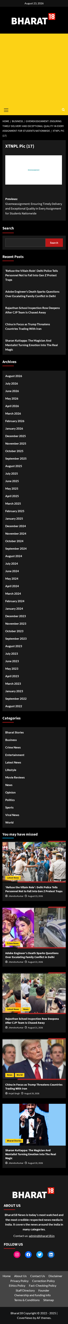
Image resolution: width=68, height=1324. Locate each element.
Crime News (13, 747)
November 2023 (15, 623)
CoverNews (24, 1317)
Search (8, 228)
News (8, 785)
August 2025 (13, 466)
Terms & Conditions (27, 1300)
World (9, 822)
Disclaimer (55, 1276)
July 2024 (11, 563)
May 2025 (11, 488)
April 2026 (12, 406)
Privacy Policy (19, 1281)
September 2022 (16, 698)
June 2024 (12, 571)
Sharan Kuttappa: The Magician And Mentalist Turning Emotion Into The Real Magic (31, 345)
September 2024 (16, 548)
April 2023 (12, 676)
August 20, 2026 (31, 1093)
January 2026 (14, 428)
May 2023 (11, 668)
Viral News (12, 815)
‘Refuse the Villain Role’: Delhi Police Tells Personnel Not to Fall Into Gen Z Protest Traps (31, 275)
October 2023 (14, 631)
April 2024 (12, 586)
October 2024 (14, 541)
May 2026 (11, 398)
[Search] (63, 110)
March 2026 (13, 413)
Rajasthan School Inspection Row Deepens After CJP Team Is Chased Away (32, 310)
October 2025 (14, 451)
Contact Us (37, 1276)
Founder (43, 1290)
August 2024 (13, 556)
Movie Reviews (15, 777)
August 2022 (13, 706)
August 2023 (13, 646)
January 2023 (14, 691)
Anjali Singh (14, 1093)
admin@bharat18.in (42, 1236)
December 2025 (15, 436)
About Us (20, 1276)
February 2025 (14, 511)
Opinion (10, 792)
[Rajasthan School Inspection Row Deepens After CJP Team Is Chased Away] (34, 993)
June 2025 (12, 481)
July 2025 (11, 473)
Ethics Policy (17, 1285)
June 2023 (12, 661)
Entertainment (14, 755)
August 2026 (13, 376)
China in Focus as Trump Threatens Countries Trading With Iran (27, 326)
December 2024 (15, 526)
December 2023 (15, 616)
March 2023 (13, 683)
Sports (9, 807)
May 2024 (11, 578)
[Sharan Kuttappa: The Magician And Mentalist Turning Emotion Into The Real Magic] (34, 1125)
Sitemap (48, 1300)
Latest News (13, 762)
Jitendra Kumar (15, 896)
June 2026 (12, 391)
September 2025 (16, 458)
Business (11, 740)
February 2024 (14, 601)
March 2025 (13, 503)
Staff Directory (25, 1290)
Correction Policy (43, 1281)
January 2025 (14, 518)
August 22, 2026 (35, 962)
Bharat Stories (14, 732)
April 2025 (12, 496)
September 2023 (16, 638)
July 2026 (11, 383)
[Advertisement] (34, 69)
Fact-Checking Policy (42, 1285)
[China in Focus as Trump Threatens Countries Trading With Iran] (34, 1059)
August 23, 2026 (35, 896)
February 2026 (14, 421)
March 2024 (13, 593)
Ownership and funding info (32, 1295)
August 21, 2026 (35, 1027)
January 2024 (14, 608)
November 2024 (15, 533)
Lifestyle (10, 770)
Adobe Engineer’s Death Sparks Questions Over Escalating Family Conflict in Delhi (32, 294)
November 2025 (15, 443)
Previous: (33, 206)
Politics (10, 800)
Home (7, 1276)
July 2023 (11, 653)
